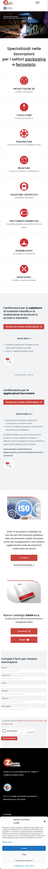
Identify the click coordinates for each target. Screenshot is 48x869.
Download (22, 631)
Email (3, 683)
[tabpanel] (24, 355)
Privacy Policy (29, 866)
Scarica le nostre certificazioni (22, 326)
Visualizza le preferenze (24, 860)
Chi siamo (24, 558)
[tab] (24, 338)
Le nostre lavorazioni (23, 565)
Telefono (5, 698)
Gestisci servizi (7, 842)
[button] (45, 821)
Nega (24, 854)
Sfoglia (22, 639)
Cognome (5, 675)
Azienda (4, 691)
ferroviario (26, 64)
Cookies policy (19, 866)
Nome (4, 667)
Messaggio (6, 706)
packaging (35, 59)
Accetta (24, 848)
